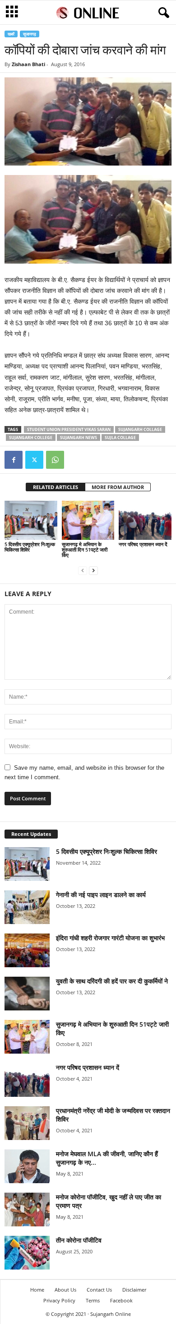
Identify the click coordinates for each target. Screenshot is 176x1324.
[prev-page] (82, 570)
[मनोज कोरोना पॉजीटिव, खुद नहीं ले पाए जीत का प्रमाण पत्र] (27, 1209)
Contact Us (99, 1289)
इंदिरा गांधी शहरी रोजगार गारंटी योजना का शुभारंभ (110, 938)
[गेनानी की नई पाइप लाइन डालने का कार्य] (27, 907)
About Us (65, 1289)
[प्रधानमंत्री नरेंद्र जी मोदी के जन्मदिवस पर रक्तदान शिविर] (27, 1123)
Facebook (121, 1300)
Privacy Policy (59, 1300)
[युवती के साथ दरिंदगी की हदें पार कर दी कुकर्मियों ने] (27, 993)
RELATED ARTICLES (55, 487)
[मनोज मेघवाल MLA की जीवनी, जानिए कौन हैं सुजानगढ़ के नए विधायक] (27, 1166)
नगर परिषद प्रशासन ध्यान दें (143, 544)
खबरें (11, 34)
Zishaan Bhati (28, 64)
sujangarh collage (140, 429)
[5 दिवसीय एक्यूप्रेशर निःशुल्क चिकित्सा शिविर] (31, 520)
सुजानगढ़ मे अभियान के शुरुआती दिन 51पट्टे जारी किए (84, 549)
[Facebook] (14, 460)
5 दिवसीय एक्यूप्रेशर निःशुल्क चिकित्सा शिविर (30, 547)
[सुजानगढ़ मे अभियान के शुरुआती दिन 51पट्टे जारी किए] (88, 520)
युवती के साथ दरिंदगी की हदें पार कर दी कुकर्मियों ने (112, 981)
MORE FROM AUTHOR (118, 487)
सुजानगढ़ (29, 34)
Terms (93, 1300)
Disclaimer (134, 1289)
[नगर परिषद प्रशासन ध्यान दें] (145, 520)
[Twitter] (34, 460)
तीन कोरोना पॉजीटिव (79, 1240)
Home (37, 1289)
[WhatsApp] (55, 460)
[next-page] (93, 570)
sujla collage (120, 437)
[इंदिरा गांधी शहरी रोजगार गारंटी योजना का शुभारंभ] (27, 950)
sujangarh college (30, 437)
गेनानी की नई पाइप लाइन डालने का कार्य (101, 894)
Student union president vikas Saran (69, 429)
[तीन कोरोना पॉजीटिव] (27, 1253)
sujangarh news (78, 437)
